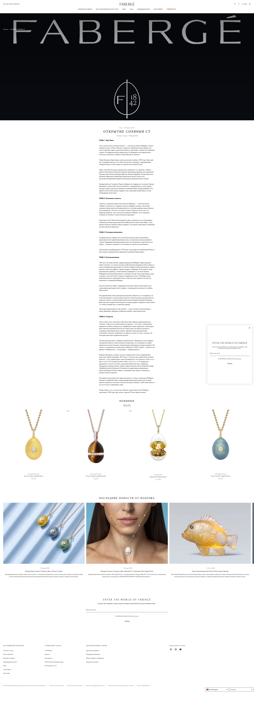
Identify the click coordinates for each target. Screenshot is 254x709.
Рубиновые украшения (92, 650)
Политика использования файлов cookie (121, 685)
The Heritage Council (50, 666)
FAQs (4, 666)
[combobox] (16, 4)
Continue (127, 621)
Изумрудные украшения (93, 654)
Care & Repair (7, 669)
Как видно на (48, 658)
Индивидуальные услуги (10, 662)
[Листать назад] (8, 446)
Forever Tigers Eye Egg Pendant (96, 476)
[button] (249, 3)
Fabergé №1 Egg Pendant (158, 477)
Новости (5, 29)
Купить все (127, 405)
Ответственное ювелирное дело (54, 662)
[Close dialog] (249, 328)
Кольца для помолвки (92, 662)
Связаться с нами (8, 650)
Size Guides (6, 673)
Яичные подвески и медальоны (95, 658)
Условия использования (56, 685)
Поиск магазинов (8, 654)
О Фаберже (48, 650)
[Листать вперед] (246, 446)
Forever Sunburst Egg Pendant (33, 476)
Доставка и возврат (9, 658)
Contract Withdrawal (143, 685)
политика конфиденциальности (95, 685)
